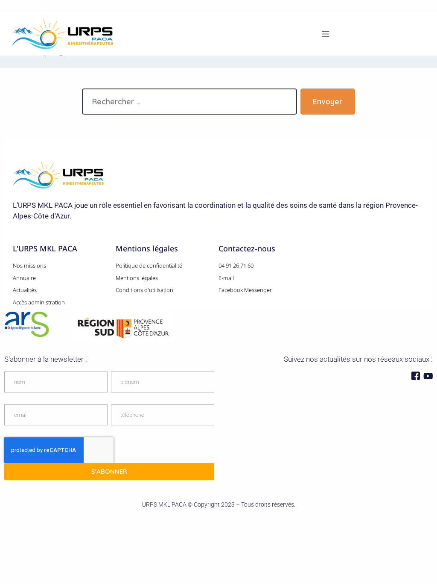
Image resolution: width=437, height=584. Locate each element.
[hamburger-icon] (325, 34)
